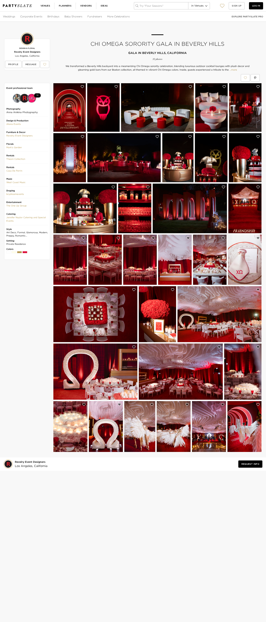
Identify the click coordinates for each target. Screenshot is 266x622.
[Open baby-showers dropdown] (82, 16)
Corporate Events (31, 16)
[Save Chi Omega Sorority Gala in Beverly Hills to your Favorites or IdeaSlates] (245, 77)
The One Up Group (16, 205)
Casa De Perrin (14, 170)
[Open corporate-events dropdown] (42, 16)
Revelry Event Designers (27, 51)
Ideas (104, 5)
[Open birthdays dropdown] (59, 16)
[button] (222, 5)
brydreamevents (15, 194)
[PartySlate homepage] (17, 5)
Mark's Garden (14, 147)
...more (233, 70)
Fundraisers (94, 16)
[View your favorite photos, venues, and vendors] (222, 6)
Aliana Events (13, 124)
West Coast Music (16, 182)
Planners (65, 5)
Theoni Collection (15, 159)
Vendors (86, 5)
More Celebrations (118, 16)
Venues (45, 5)
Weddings (9, 16)
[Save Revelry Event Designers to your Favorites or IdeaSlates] (44, 64)
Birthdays (53, 16)
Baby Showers (73, 16)
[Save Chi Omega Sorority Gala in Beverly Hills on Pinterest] (255, 77)
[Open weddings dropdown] (15, 16)
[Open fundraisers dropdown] (102, 16)
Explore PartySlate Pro (247, 16)
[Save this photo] (82, 86)
